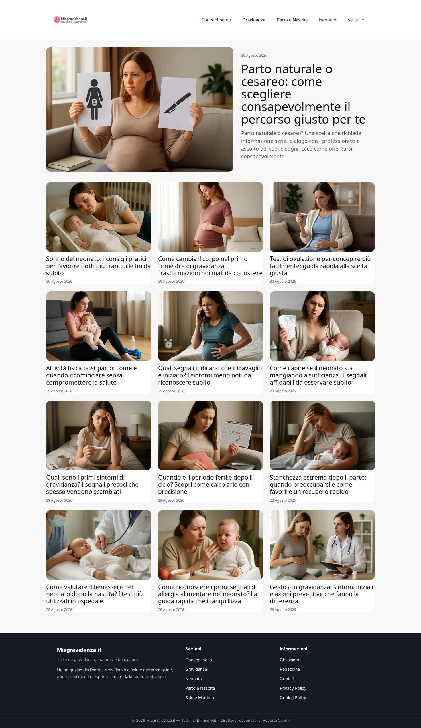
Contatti (287, 678)
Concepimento (216, 20)
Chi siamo (289, 659)
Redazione (290, 669)
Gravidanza (254, 20)
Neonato (327, 20)
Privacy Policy (293, 688)
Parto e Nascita (292, 20)
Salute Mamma (199, 697)
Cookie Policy (293, 697)
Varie (353, 20)
